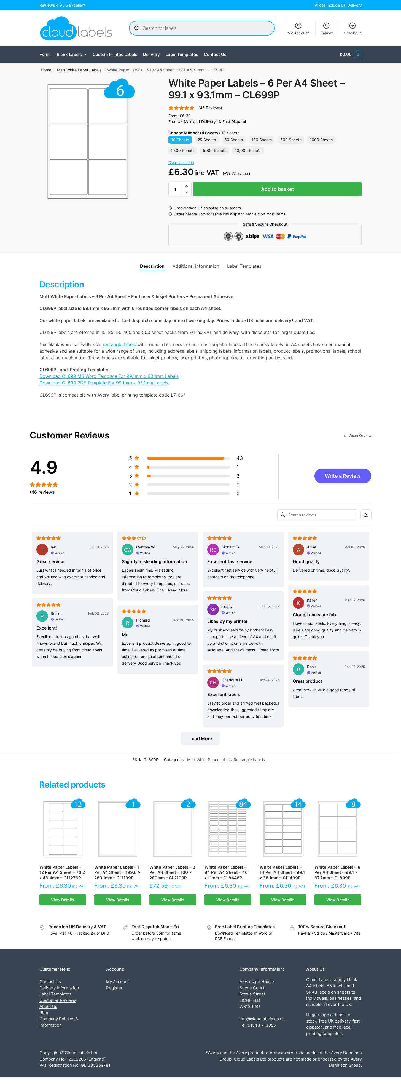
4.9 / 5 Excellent (63, 5)
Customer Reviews (57, 1000)
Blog (43, 1012)
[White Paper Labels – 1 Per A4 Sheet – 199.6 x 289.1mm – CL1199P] (117, 829)
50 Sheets (233, 139)
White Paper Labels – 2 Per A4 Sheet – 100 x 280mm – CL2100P (172, 872)
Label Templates (55, 994)
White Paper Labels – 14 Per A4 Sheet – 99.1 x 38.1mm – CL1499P (282, 872)
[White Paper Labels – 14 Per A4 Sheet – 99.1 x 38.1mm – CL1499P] (283, 829)
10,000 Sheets (248, 150)
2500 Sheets (182, 150)
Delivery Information (59, 988)
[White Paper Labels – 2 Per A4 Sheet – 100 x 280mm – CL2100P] (172, 829)
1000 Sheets (321, 139)
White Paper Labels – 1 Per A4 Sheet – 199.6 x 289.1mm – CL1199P (117, 872)
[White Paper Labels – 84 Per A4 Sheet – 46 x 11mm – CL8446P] (227, 829)
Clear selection (181, 162)
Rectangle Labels (249, 759)
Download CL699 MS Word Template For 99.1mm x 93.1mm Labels (109, 376)
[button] (351, 54)
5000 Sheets (214, 150)
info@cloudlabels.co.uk (262, 1018)
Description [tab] (152, 266)
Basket (326, 33)
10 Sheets (180, 139)
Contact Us (50, 981)
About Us (48, 1006)
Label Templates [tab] (244, 266)
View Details (62, 899)
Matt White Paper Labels (79, 70)
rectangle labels (119, 344)
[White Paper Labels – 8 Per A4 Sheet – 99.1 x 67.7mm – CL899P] (337, 829)
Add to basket (277, 189)
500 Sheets (290, 139)
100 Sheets (261, 139)
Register (114, 988)
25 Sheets (207, 139)
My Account (298, 33)
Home (46, 70)
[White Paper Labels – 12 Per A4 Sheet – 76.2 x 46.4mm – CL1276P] (62, 829)
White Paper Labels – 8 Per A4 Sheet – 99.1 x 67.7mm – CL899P (337, 872)
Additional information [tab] (196, 266)
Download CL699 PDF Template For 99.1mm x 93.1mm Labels (103, 383)
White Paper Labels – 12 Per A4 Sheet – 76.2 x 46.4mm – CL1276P (62, 872)
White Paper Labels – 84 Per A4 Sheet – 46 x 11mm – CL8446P (226, 872)
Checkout (352, 33)
